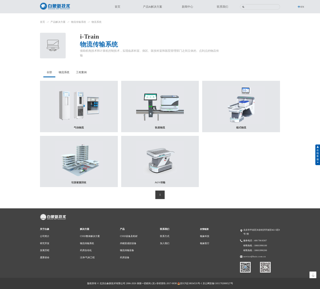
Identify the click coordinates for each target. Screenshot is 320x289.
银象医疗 (204, 243)
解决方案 (84, 229)
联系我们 (222, 6)
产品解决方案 (58, 21)
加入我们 (164, 243)
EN (302, 6)
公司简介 (44, 236)
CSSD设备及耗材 (129, 236)
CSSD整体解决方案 (90, 236)
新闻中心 (187, 6)
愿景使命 (44, 257)
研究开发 (44, 243)
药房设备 (124, 257)
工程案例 (81, 72)
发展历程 (44, 250)
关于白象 (44, 229)
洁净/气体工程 (87, 257)
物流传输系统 (78, 21)
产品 (122, 229)
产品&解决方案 (152, 6)
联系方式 (164, 236)
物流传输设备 (127, 250)
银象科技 (204, 236)
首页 (117, 6)
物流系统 (97, 21)
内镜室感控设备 (128, 243)
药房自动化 (86, 250)
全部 (49, 72)
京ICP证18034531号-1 (191, 283)
